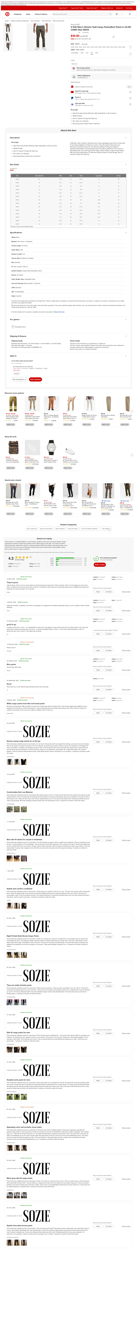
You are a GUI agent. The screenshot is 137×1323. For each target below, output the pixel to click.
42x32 (123, 47)
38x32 (111, 47)
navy (87, 52)
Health (112, 2)
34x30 (92, 47)
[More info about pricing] (113, 37)
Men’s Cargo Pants (58, 21)
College (20, 2)
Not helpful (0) (39, 368)
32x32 (84, 47)
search (110, 14)
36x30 (100, 47)
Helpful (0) (31, 368)
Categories (18, 14)
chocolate (73, 52)
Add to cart (74, 64)
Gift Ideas (42, 3)
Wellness (116, 2)
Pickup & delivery (41, 14)
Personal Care (95, 2)
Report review (126, 592)
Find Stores (23, 5)
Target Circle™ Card (77, 8)
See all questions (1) (19, 379)
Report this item (75, 82)
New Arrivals (78, 3)
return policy (78, 349)
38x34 (115, 47)
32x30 (80, 47)
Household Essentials (80, 2)
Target (7, 21)
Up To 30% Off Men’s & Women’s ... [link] (90, 528)
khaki (82, 52)
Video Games (17, 3)
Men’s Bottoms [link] (106, 528)
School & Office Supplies (125, 2)
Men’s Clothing (35, 21)
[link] (76, 32)
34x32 (96, 47)
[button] (76, 32)
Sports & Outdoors (103, 2)
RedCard (11, 5)
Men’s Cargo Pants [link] (32, 528)
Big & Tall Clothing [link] (73, 528)
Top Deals (95, 3)
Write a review (100, 565)
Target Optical (63, 3)
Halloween (25, 2)
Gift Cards (47, 3)
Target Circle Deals (103, 3)
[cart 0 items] (130, 14)
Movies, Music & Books (26, 3)
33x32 (88, 47)
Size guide (84, 44)
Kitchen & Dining (55, 2)
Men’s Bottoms (46, 21)
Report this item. (59, 312)
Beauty (90, 2)
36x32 (104, 47)
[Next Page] (130, 46)
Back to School (14, 2)
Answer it (16, 373)
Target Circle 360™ (92, 8)
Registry (7, 5)
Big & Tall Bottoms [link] (60, 528)
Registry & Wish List (107, 8)
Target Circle (17, 5)
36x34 (108, 47)
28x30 (72, 47)
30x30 (76, 47)
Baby (87, 2)
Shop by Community (55, 3)
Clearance (72, 3)
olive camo (91, 53)
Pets (109, 2)
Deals (68, 3)
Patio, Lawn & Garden (64, 2)
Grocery (72, 2)
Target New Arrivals (6, 2)
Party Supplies (36, 3)
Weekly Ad (110, 3)
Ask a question (35, 379)
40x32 (119, 47)
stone (96, 52)
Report (45, 368)
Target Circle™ (63, 8)
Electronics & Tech (9, 3)
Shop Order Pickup (118, 3)
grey (77, 52)
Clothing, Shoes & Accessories (35, 2)
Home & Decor (47, 2)
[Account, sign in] (120, 14)
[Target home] (7, 14)
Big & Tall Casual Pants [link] (46, 528)
